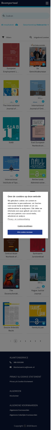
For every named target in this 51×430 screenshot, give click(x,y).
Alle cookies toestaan (25, 232)
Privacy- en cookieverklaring (19, 219)
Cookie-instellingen (25, 226)
